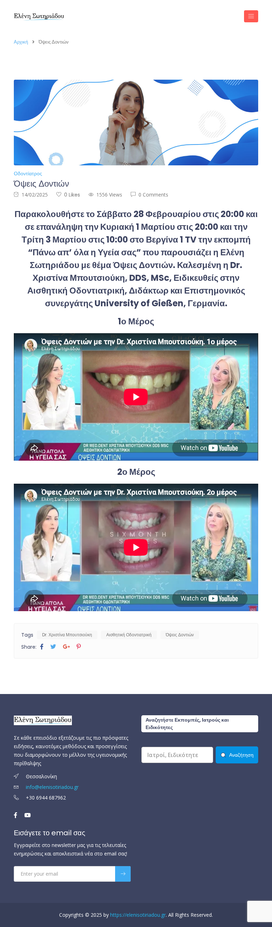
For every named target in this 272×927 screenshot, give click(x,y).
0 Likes (72, 194)
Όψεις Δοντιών (180, 635)
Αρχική (21, 42)
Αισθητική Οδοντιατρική (129, 635)
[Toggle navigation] (251, 16)
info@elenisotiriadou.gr (52, 787)
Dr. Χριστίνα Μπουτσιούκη (67, 635)
